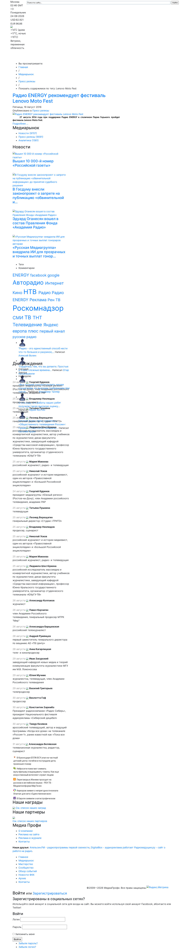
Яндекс (50, 324)
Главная (23, 67)
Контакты (160, 57)
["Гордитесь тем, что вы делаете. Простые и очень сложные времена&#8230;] (22, 360)
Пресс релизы (27, 81)
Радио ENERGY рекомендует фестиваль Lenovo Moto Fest (59, 98)
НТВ (30, 292)
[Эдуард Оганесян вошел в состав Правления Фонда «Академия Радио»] (40, 212)
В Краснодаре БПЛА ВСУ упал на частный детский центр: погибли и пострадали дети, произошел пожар (35, 760)
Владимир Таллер (49, 391)
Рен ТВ (54, 300)
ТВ (28, 317)
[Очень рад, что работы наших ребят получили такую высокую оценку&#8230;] (22, 396)
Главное (40, 57)
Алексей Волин (27, 355)
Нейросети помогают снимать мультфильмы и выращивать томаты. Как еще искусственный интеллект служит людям (36, 771)
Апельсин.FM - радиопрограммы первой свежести (60, 847)
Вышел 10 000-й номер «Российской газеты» (33, 163)
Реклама (39, 299)
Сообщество (92, 57)
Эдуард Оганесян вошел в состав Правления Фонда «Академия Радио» (35, 223)
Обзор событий (113, 57)
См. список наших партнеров (30, 821)
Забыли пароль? (28, 943)
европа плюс (26, 331)
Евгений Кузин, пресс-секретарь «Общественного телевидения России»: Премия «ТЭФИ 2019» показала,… (42, 424)
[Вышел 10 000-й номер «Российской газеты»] (40, 155)
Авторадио (29, 282)
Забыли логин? (27, 946)
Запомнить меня (25, 934)
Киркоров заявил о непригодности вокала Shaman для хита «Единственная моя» (35, 792)
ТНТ (37, 317)
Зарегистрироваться (50, 893)
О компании (26, 830)
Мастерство (74, 57)
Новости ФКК (133, 57)
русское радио (24, 337)
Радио (45, 292)
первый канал (52, 331)
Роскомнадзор (38, 308)
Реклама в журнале (30, 837)
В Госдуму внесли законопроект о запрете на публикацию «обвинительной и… (38, 195)
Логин (16, 919)
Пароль (17, 926)
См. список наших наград (31, 807)
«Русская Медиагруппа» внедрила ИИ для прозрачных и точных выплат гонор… (39, 251)
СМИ (18, 317)
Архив (147, 57)
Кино (18, 292)
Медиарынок (54, 57)
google (54, 275)
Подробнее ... (20, 123)
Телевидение (28, 324)
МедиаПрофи (22, 57)
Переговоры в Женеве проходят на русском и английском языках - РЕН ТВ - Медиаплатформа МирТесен (32, 782)
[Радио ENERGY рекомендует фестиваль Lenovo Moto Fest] (48, 113)
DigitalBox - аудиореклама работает (112, 847)
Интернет (54, 283)
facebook (39, 275)
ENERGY (21, 275)
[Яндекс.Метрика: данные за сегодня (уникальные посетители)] (157, 887)
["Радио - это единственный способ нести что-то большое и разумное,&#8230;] (22, 342)
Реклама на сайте (29, 834)
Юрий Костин (37, 409)
